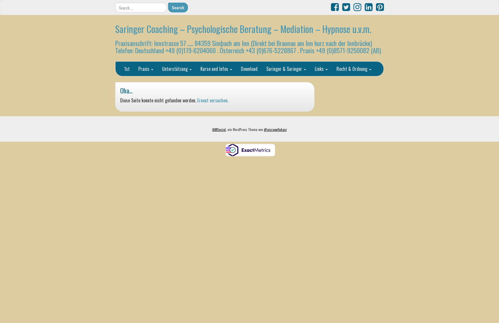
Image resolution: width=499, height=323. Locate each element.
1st (127, 68)
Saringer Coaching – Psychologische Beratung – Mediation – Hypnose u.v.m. (243, 29)
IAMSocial (219, 129)
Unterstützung (175, 68)
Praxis (144, 68)
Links (320, 68)
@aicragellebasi (275, 129)
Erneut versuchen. (212, 100)
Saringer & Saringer (284, 68)
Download (249, 68)
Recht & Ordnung (352, 68)
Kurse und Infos (214, 68)
